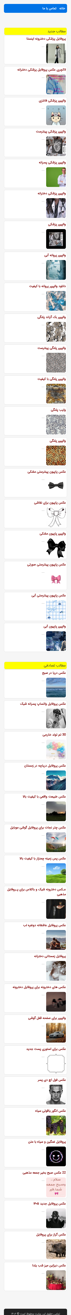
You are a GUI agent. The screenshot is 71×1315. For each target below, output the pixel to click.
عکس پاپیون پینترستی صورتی (46, 564)
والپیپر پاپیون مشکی (53, 533)
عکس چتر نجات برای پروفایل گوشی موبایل (38, 827)
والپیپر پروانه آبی (55, 255)
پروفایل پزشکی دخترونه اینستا (46, 38)
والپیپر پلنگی (58, 440)
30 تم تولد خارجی (54, 734)
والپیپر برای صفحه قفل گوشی (47, 1018)
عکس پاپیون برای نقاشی (50, 502)
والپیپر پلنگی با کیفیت (51, 378)
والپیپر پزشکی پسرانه (52, 162)
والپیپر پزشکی (57, 224)
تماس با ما (49, 8)
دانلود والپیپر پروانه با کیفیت (47, 286)
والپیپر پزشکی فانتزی (52, 100)
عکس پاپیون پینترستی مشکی (47, 471)
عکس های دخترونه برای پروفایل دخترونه (39, 987)
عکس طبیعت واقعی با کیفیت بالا (44, 796)
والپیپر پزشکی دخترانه (52, 193)
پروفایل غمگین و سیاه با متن (47, 1141)
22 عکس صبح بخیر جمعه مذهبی (44, 1172)
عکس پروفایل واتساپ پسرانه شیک (43, 703)
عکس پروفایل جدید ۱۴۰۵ (49, 1203)
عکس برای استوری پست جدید (46, 1048)
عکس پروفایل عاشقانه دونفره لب (44, 925)
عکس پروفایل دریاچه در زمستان (45, 765)
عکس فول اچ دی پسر (52, 1079)
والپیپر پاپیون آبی (55, 626)
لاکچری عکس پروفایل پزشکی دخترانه (41, 69)
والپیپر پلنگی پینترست (51, 348)
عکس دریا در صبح (54, 672)
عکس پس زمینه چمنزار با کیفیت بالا (43, 858)
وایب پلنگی (58, 409)
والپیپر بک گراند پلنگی (51, 317)
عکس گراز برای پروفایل (51, 1234)
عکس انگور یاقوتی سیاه (50, 1110)
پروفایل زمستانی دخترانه (50, 956)
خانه (62, 8)
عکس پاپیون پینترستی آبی (49, 595)
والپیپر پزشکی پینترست (51, 131)
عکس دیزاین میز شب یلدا (49, 1265)
